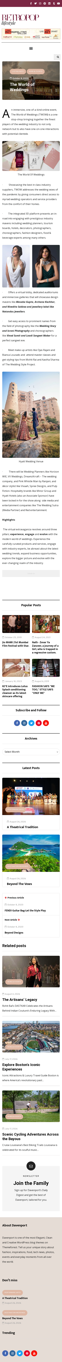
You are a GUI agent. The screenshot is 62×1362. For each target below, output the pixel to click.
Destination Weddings (18, 866)
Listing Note (18, 71)
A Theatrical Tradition (22, 827)
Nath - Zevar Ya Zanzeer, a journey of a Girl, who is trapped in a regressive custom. (45, 647)
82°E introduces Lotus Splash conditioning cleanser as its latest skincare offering (15, 691)
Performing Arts (16, 810)
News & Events (35, 71)
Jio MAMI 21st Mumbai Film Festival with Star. (15, 644)
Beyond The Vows (19, 884)
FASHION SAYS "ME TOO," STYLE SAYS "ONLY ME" (43, 689)
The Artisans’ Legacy (19, 1000)
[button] (31, 48)
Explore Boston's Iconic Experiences (21, 1067)
